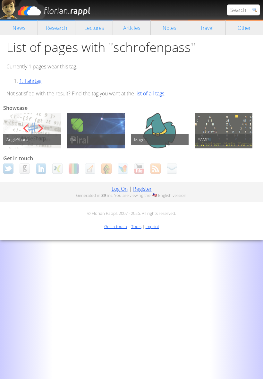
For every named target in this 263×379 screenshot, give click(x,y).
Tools (136, 226)
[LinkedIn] (41, 168)
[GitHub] (25, 168)
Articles (131, 27)
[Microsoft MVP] (123, 168)
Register (142, 188)
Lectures (94, 27)
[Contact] (172, 168)
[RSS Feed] (155, 168)
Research (56, 27)
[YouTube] (139, 168)
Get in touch (115, 226)
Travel (207, 27)
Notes (169, 27)
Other (244, 27)
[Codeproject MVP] (106, 168)
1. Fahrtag (30, 80)
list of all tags (149, 93)
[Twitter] (8, 168)
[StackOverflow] (90, 168)
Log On (120, 188)
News (19, 27)
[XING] (57, 168)
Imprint (152, 226)
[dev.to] (74, 168)
